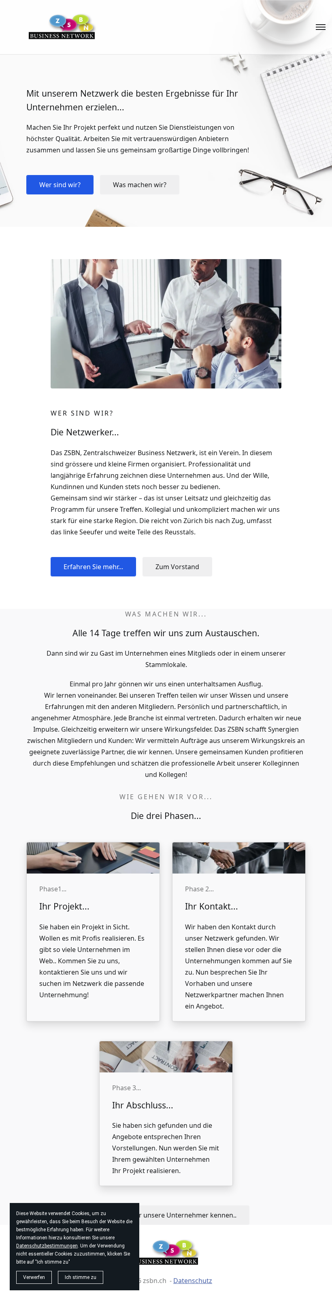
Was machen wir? (139, 184)
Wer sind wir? (60, 184)
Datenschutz (192, 1280)
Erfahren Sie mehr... (93, 566)
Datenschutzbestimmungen (47, 1246)
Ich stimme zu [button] (80, 1277)
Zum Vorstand (177, 566)
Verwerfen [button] (34, 1277)
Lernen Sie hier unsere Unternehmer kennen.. (166, 1215)
